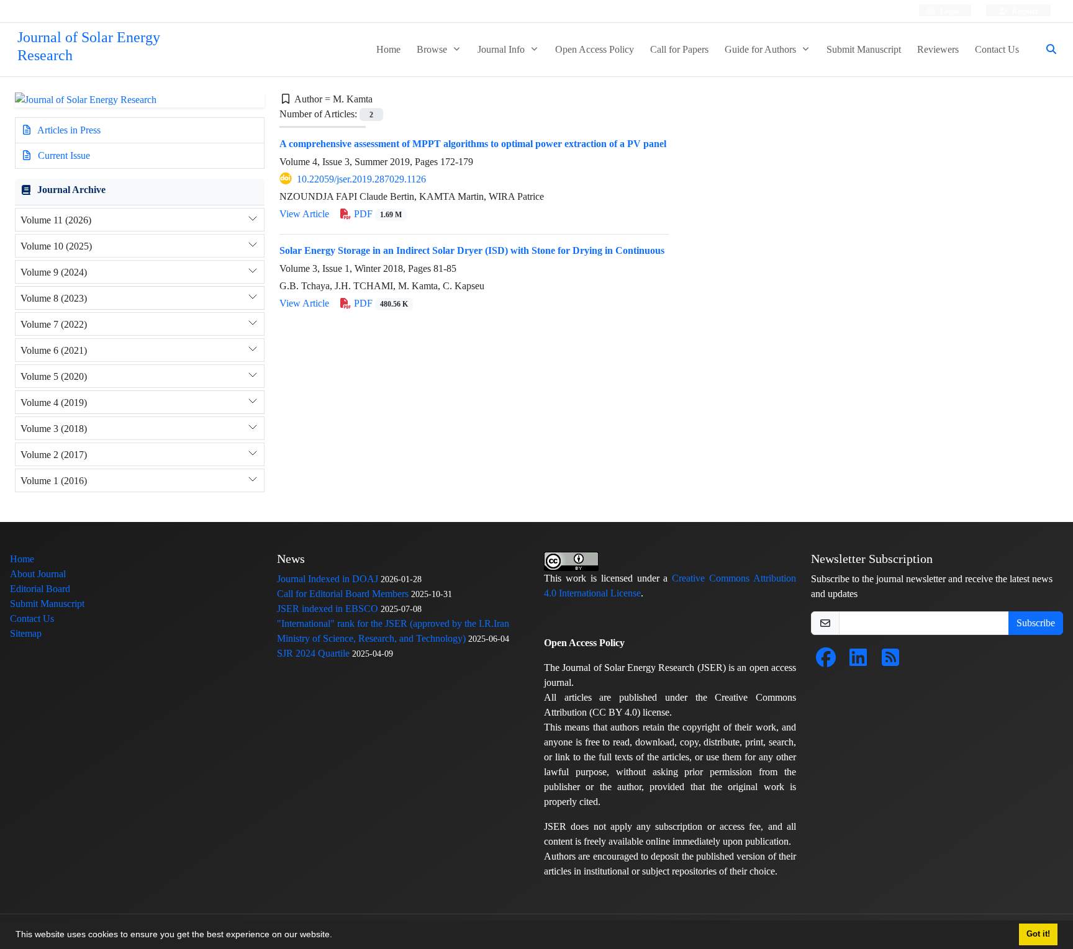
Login (948, 11)
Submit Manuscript (863, 49)
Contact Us (997, 49)
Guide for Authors (762, 49)
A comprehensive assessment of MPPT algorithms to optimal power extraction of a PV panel (472, 144)
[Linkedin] (858, 661)
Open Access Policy (594, 49)
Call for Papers (679, 49)
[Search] (1046, 49)
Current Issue (62, 155)
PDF (376, 214)
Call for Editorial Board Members (343, 594)
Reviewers (938, 49)
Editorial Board (40, 589)
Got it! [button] (1038, 934)
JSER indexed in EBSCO (327, 608)
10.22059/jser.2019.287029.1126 (361, 179)
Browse (433, 49)
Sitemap (26, 633)
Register (1024, 11)
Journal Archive (71, 190)
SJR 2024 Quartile (313, 653)
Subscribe (1035, 623)
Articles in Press (68, 130)
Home (388, 49)
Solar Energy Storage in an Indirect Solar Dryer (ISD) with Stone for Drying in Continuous (471, 250)
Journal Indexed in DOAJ (327, 579)
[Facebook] (826, 661)
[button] (336, 936)
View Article (304, 214)
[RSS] (890, 661)
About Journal (38, 574)
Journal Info (502, 49)
